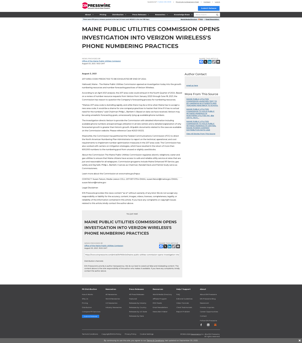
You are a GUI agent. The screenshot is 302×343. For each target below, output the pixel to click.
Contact (207, 2)
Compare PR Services (91, 312)
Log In (217, 2)
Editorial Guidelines (184, 299)
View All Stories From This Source (200, 134)
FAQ (178, 294)
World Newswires (113, 299)
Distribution (87, 307)
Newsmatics (196, 334)
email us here (192, 85)
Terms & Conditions (90, 334)
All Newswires (111, 294)
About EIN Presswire (208, 294)
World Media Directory (189, 19)
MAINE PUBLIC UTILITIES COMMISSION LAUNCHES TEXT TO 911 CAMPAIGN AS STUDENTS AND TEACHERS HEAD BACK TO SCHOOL (202, 102)
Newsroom (204, 303)
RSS (201, 19)
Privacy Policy (130, 334)
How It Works (87, 294)
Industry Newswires (114, 307)
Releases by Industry (137, 303)
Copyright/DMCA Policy (111, 334)
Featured (133, 299)
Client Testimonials (184, 307)
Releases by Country (137, 307)
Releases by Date (136, 316)
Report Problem (183, 312)
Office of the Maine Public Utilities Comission (101, 61)
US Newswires (111, 303)
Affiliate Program (160, 299)
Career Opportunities (209, 312)
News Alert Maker (160, 312)
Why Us (85, 299)
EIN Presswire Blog (208, 299)
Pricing (187, 2)
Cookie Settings (146, 334)
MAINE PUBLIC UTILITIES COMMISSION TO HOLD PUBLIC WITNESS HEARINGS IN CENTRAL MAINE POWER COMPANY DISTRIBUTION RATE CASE (201, 125)
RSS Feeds (157, 303)
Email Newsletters (212, 19)
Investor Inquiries (207, 307)
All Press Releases (136, 294)
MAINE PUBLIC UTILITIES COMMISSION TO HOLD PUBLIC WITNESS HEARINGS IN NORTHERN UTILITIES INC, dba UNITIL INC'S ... (200, 113)
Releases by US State (138, 312)
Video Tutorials (182, 303)
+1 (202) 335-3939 (164, 2)
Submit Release (208, 8)
